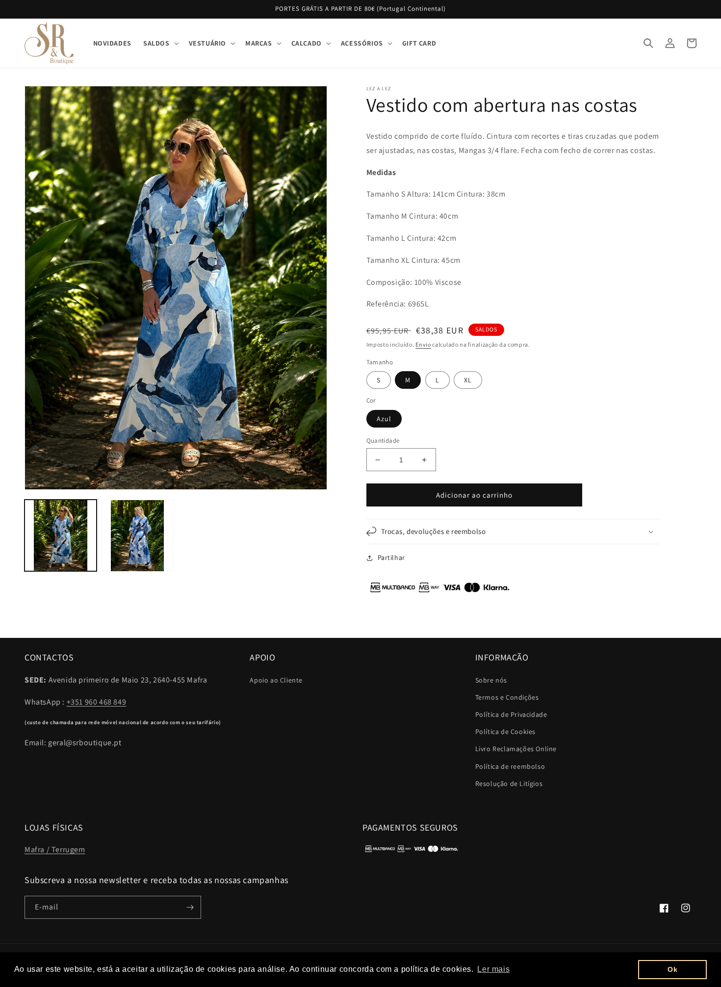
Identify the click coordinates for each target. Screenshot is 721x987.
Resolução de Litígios (509, 783)
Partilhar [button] (391, 557)
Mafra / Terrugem (55, 849)
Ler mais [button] (493, 969)
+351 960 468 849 (97, 702)
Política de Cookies (505, 731)
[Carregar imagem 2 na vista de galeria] (138, 536)
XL (468, 380)
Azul (384, 418)
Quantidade (383, 440)
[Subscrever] (190, 907)
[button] (160, 43)
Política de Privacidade (511, 714)
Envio (423, 344)
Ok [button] (672, 969)
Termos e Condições (507, 697)
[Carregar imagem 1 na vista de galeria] (61, 536)
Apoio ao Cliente (276, 680)
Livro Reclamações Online (516, 748)
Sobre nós (491, 680)
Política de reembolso (510, 766)
